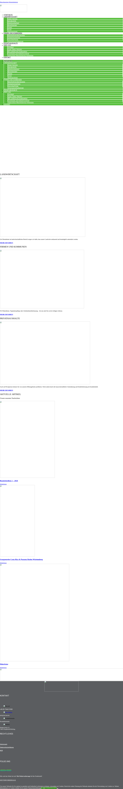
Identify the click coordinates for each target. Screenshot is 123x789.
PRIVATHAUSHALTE (11, 43)
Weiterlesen (3, 484)
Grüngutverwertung (13, 37)
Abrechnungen (12, 25)
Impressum (3, 744)
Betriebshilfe (11, 21)
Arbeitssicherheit (13, 23)
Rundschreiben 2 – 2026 (9, 481)
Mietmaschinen (12, 31)
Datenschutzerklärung (7, 747)
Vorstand (10, 47)
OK (42, 788)
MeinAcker (4, 664)
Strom (9, 29)
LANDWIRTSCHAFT (10, 17)
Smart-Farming (12, 19)
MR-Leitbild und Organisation (17, 51)
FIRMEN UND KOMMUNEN (13, 33)
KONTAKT (7, 57)
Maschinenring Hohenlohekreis (9, 2)
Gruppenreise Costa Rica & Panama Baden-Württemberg (21, 559)
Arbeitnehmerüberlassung (16, 35)
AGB (1, 750)
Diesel (9, 27)
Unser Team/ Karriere (14, 49)
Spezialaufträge (12, 39)
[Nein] (57, 788)
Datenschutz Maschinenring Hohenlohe (20, 55)
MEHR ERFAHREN (6, 243)
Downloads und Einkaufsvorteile (18, 54)
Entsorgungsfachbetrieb (15, 41)
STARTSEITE (8, 15)
